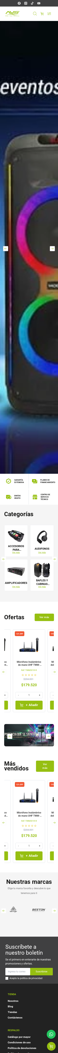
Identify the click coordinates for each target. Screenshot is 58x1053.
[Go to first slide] (54, 672)
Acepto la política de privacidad (26, 978)
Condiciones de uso (19, 1042)
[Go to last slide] (4, 559)
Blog (10, 1006)
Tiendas (12, 1012)
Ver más (16, 552)
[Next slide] (52, 248)
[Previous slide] (5, 248)
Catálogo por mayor (19, 1036)
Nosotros (13, 1000)
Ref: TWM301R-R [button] (29, 670)
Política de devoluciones (22, 1048)
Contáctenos (15, 1017)
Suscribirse (41, 971)
